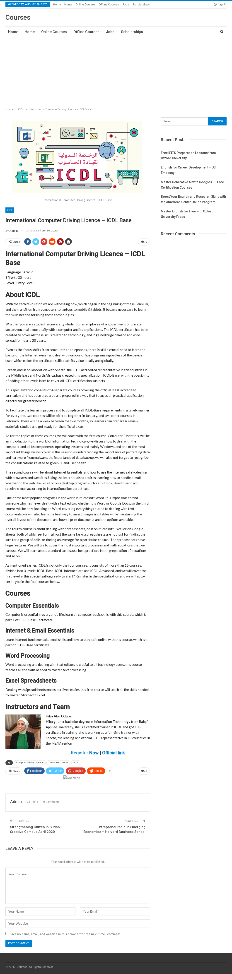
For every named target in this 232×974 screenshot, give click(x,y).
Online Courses (85, 4)
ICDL (10, 210)
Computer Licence (58, 762)
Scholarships (141, 4)
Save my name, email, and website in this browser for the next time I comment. (65, 934)
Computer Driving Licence (30, 762)
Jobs (125, 4)
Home (57, 4)
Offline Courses (109, 4)
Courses (17, 17)
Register (85, 752)
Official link (113, 752)
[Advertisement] (116, 71)
